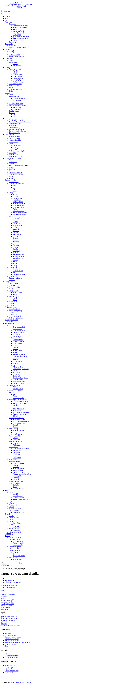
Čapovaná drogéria (15, 69)
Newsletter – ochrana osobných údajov (17, 642)
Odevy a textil (9, 281)
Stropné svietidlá (14, 528)
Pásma (15, 396)
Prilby (15, 265)
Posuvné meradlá (18, 398)
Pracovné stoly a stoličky (21, 369)
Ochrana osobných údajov (13, 637)
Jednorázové (17, 223)
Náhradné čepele (18, 430)
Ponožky (12, 289)
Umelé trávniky (18, 545)
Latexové (16, 229)
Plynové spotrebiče (15, 436)
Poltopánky (16, 251)
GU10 (15, 116)
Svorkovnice (17, 100)
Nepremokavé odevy (19, 203)
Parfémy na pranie (19, 82)
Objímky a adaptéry (19, 98)
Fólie (10, 160)
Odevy (11, 193)
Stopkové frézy (18, 336)
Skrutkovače (17, 374)
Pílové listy (16, 452)
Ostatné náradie (18, 361)
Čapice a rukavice (14, 283)
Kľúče (15, 352)
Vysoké (15, 260)
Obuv (11, 243)
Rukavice (12, 216)
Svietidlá (7, 514)
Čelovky (11, 519)
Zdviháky (16, 40)
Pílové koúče (17, 450)
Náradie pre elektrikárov (16, 418)
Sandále (15, 252)
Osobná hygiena (18, 78)
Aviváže (15, 71)
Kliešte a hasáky (18, 350)
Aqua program (17, 559)
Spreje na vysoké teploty (17, 129)
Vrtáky (15, 456)
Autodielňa (12, 24)
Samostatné (16, 527)
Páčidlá (15, 363)
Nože (14, 432)
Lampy (11, 521)
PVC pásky (12, 153)
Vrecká (11, 178)
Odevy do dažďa (14, 287)
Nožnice (15, 360)
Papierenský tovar (10, 307)
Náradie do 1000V (19, 419)
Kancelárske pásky (15, 140)
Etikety (15, 73)
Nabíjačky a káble (18, 33)
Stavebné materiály (15, 508)
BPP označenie (13, 182)
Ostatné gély (17, 80)
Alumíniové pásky (15, 136)
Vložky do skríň (18, 488)
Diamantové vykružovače (21, 449)
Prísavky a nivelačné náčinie (22, 474)
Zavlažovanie (13, 557)
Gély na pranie (17, 76)
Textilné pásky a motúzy (16, 156)
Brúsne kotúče (17, 329)
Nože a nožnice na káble (21, 421)
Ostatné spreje (13, 127)
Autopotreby (9, 44)
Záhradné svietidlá (15, 532)
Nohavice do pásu (18, 205)
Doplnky (16, 196)
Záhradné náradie (14, 550)
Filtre (14, 189)
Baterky (11, 516)
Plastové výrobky (18, 543)
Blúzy (15, 194)
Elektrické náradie (14, 385)
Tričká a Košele (14, 296)
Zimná (15, 262)
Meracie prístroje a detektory (18, 102)
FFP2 (14, 185)
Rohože (11, 60)
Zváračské (16, 242)
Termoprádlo (13, 301)
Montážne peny (14, 53)
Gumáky (15, 249)
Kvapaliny (12, 45)
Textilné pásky (13, 154)
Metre (15, 394)
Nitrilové (16, 231)
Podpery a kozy (18, 472)
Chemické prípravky (15, 537)
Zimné (15, 240)
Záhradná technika (19, 556)
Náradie (15, 443)
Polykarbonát (13, 505)
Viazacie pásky (18, 380)
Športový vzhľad (18, 254)
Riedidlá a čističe (14, 55)
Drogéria (8, 67)
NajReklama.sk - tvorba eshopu (21, 682)
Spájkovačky (17, 376)
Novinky (8, 18)
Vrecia (11, 176)
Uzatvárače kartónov (15, 173)
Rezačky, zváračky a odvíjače (18, 165)
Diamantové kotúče (19, 331)
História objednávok (11, 656)
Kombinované (17, 225)
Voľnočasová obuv (19, 258)
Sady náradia (17, 372)
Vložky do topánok (19, 256)
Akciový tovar (9, 667)
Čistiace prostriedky (15, 84)
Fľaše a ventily (17, 75)
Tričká (15, 300)
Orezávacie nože (18, 434)
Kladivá (15, 349)
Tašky (11, 171)
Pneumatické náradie (15, 441)
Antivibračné (17, 218)
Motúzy (11, 144)
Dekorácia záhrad (14, 539)
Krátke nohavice (18, 202)
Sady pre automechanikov (21, 36)
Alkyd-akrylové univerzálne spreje (20, 122)
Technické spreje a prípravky (18, 47)
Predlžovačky (17, 107)
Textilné (15, 238)
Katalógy (8, 633)
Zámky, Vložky (14, 510)
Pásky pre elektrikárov (16, 104)
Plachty (11, 163)
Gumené (15, 222)
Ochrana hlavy (13, 263)
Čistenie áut (12, 42)
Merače (15, 29)
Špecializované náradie (20, 38)
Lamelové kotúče (18, 332)
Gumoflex (12, 501)
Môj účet (8, 654)
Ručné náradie (9, 323)
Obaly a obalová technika (13, 158)
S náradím (16, 485)
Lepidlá (11, 51)
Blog (6, 646)
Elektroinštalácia (14, 96)
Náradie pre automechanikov (18, 399)
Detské (15, 220)
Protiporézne (17, 234)
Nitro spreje (12, 125)
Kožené (15, 227)
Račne (15, 370)
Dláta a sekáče (17, 343)
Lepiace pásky (9, 134)
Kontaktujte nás (10, 665)
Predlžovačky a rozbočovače (18, 105)
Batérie (11, 95)
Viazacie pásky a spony (16, 174)
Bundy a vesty (17, 292)
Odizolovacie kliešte (19, 423)
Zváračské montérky (19, 214)
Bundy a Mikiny (14, 291)
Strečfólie (12, 169)
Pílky (14, 365)
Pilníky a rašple (18, 367)
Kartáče (15, 347)
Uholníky (16, 478)
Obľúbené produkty (11, 657)
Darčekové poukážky (11, 671)
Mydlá (11, 87)
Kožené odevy (17, 200)
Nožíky (15, 358)
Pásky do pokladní (15, 316)
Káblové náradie (18, 389)
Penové (15, 149)
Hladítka (15, 465)
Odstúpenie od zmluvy (12, 639)
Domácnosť (8, 58)
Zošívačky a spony (19, 381)
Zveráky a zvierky (19, 383)
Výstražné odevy (18, 211)
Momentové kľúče (19, 31)
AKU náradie (17, 387)
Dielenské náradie (14, 338)
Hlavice (15, 345)
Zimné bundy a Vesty (20, 213)
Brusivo (11, 325)
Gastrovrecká (13, 162)
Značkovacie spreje (15, 133)
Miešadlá (16, 467)
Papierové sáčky (14, 314)
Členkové (16, 245)
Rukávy (15, 236)
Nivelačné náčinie (18, 468)
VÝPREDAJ (9, 534)
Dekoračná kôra (18, 541)
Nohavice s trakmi (19, 207)
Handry (15, 64)
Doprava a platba (10, 644)
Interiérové (16, 530)
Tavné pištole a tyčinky (20, 378)
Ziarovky (12, 113)
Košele (15, 298)
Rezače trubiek (17, 454)
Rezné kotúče (17, 334)
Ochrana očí (13, 267)
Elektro (7, 93)
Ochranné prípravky (15, 89)
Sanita (11, 91)
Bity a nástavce (18, 340)
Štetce (11, 321)
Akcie (7, 20)
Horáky (15, 438)
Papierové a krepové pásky (17, 151)
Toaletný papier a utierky (17, 318)
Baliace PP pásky (14, 138)
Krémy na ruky (14, 85)
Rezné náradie (13, 447)
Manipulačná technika (16, 390)
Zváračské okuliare (19, 274)
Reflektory (12, 525)
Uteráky (11, 303)
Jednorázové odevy (19, 198)
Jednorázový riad (14, 309)
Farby (7, 118)
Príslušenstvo (17, 439)
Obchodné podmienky (12, 635)
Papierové (16, 147)
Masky (15, 191)
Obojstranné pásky (15, 145)
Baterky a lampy (14, 517)
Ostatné (11, 312)
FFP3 (14, 187)
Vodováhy (16, 479)
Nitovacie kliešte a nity (20, 356)
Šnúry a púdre (17, 476)
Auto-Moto (8, 22)
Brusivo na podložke (19, 327)
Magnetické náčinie (19, 354)
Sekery (15, 554)
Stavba (7, 490)
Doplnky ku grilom (15, 547)
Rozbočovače (17, 109)
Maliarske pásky (14, 142)
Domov (7, 16)
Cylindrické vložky (19, 512)
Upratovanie (13, 62)
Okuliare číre (17, 269)
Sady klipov (17, 35)
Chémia (7, 49)
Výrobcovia (8, 669)
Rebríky (11, 507)
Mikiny (15, 294)
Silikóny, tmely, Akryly (16, 56)
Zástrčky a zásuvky (15, 111)
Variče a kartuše (14, 548)
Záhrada (7, 536)
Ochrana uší (13, 276)
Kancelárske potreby (15, 311)
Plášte (15, 209)
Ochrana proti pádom (15, 278)
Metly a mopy (17, 65)
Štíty (14, 272)
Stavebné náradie (14, 461)
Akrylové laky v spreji (16, 120)
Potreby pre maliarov (11, 320)
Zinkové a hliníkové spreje (17, 131)
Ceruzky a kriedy (18, 463)
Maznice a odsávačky (20, 27)
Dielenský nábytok (19, 341)
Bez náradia (17, 483)
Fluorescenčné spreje (15, 124)
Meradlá (11, 392)
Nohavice (12, 285)
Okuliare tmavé (18, 271)
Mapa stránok (9, 672)
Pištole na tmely (18, 470)
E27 (14, 114)
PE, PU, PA (17, 232)
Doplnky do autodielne (20, 26)
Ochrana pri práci (10, 180)
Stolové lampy (17, 523)
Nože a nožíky (13, 429)
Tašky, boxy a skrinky (16, 481)
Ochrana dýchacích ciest (16, 183)
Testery (15, 427)
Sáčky (11, 167)
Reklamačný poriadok (12, 640)
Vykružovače (17, 458)
